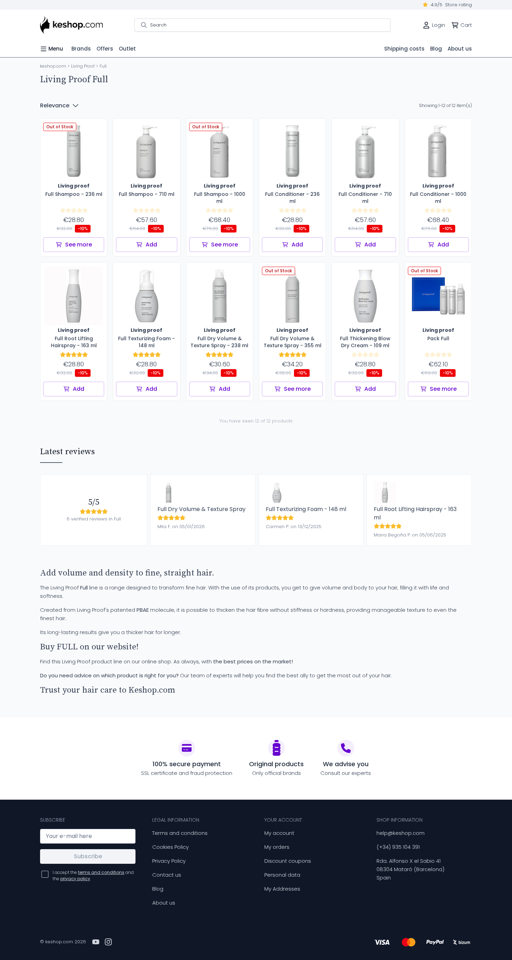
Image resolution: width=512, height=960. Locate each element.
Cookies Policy (170, 847)
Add (151, 245)
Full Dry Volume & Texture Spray (201, 509)
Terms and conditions (180, 833)
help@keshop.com (401, 833)
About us (163, 902)
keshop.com (53, 66)
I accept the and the (93, 875)
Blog (157, 888)
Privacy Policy (169, 860)
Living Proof (83, 66)
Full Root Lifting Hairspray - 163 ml (415, 513)
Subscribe (88, 856)
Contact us (166, 874)
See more (78, 245)
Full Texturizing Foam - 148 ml (306, 509)
